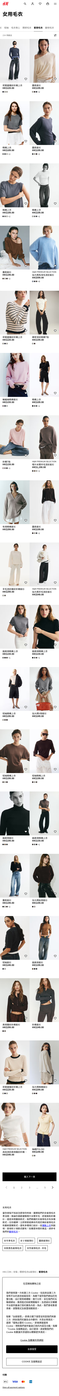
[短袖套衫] (15, 938)
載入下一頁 (29, 1176)
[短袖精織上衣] (15, 689)
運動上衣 (46, 1225)
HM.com (7, 1271)
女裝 (15, 1271)
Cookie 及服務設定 (32, 1361)
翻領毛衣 (13, 1231)
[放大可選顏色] (5, 92)
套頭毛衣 (43, 1271)
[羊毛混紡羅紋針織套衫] (15, 564)
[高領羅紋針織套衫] (15, 1000)
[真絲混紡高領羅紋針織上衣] (15, 1125)
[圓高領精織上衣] (15, 627)
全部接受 (32, 1349)
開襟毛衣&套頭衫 (28, 1271)
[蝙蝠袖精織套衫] (15, 375)
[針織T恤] (15, 437)
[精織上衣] (15, 123)
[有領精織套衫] (15, 502)
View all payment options (14, 1387)
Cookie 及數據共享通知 (31, 1340)
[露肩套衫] (15, 248)
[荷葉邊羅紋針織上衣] (15, 61)
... (37, 1187)
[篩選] (54, 35)
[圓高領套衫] (15, 813)
